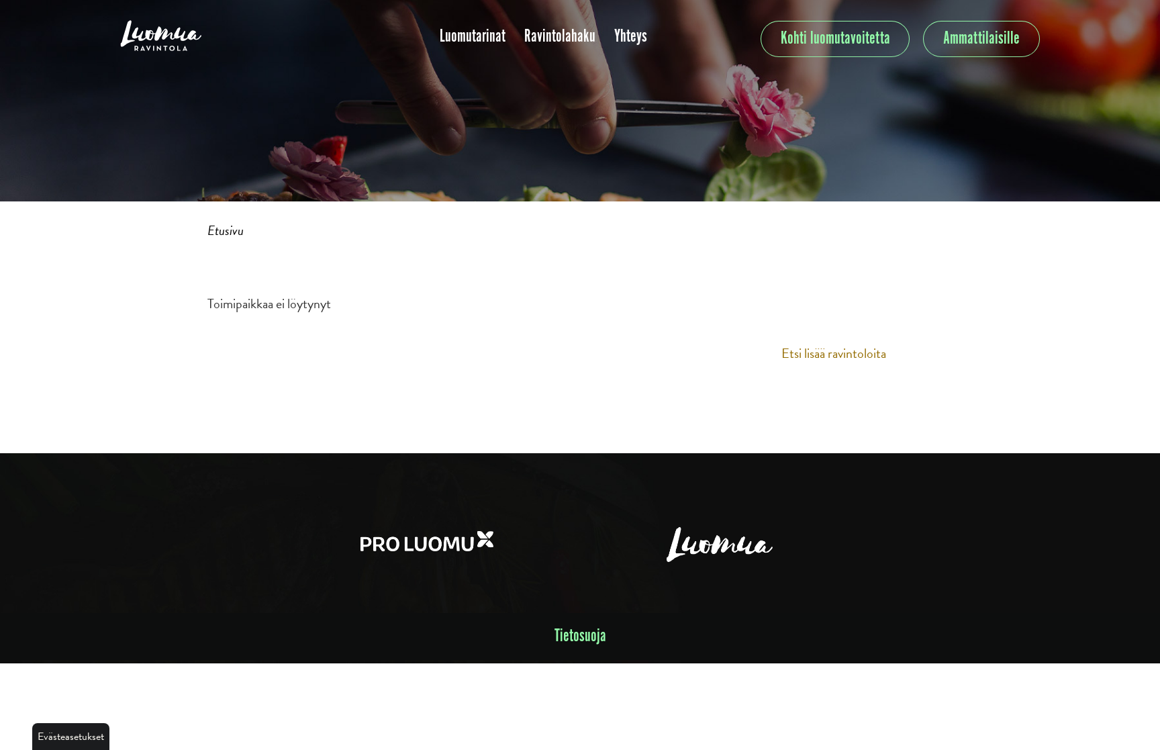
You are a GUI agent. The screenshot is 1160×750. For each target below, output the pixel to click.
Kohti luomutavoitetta (835, 39)
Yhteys (630, 37)
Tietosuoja (580, 636)
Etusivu (225, 230)
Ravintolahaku (559, 37)
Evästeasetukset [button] (71, 737)
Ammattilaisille (981, 39)
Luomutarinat (472, 37)
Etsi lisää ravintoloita (833, 353)
